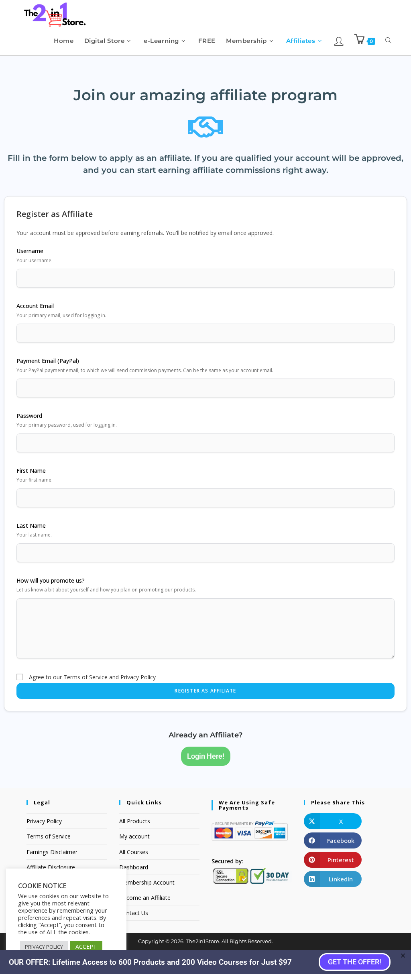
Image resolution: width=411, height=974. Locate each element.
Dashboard (133, 867)
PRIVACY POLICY (44, 946)
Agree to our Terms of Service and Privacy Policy (92, 677)
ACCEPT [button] (86, 946)
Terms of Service (48, 836)
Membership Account (147, 882)
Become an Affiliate (145, 897)
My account (134, 836)
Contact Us (133, 913)
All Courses (133, 852)
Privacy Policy (44, 821)
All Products (134, 821)
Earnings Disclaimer (51, 852)
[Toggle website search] (388, 41)
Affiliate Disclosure (50, 867)
